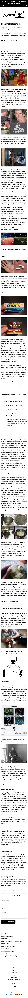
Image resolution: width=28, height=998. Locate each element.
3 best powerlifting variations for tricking (11, 941)
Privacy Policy (14, 975)
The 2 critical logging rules (8, 946)
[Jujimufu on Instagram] (11, 986)
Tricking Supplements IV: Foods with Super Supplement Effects (12, 555)
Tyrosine (17, 97)
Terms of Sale (14, 972)
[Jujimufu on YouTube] (15, 986)
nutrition (3, 29)
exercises (13, 27)
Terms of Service (14, 974)
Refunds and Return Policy (14, 979)
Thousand (3, 175)
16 (19, 895)
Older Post (5, 785)
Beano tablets (20, 593)
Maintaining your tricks (7, 936)
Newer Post (22, 785)
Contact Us (14, 970)
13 (12, 895)
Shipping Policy (14, 977)
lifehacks (19, 27)
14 (14, 895)
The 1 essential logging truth (8, 951)
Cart (25, 5)
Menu (4, 5)
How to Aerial (4, 931)
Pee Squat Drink (15, 651)
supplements (10, 29)
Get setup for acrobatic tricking (9, 956)
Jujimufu (18, 992)
